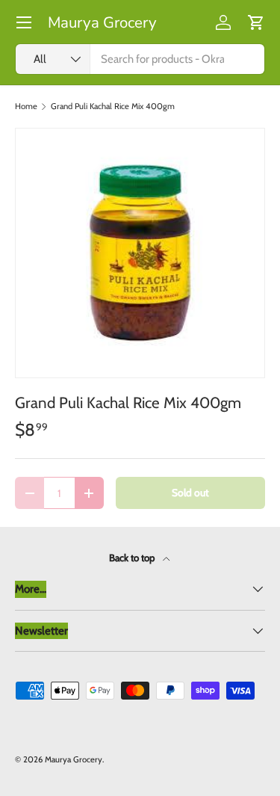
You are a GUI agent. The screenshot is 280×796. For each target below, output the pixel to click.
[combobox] (140, 59)
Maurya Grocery (73, 759)
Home (26, 106)
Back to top (133, 558)
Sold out (190, 493)
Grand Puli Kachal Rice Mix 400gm (113, 106)
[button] (256, 22)
